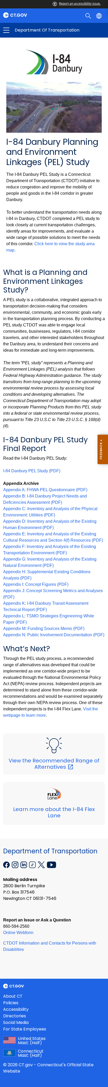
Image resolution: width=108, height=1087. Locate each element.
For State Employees (24, 1029)
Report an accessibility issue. (80, 3)
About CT (13, 996)
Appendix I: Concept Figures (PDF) (35, 584)
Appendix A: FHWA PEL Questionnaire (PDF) (45, 490)
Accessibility (16, 1009)
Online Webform (18, 932)
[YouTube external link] (51, 864)
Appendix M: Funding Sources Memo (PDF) (43, 628)
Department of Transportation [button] (30, 30)
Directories (14, 1016)
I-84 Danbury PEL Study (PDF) (31, 471)
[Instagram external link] (15, 864)
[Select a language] (99, 15)
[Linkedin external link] (24, 864)
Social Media (16, 1022)
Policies (10, 1003)
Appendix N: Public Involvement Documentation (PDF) (53, 635)
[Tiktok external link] (33, 864)
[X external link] (42, 864)
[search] (88, 15)
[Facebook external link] (7, 864)
